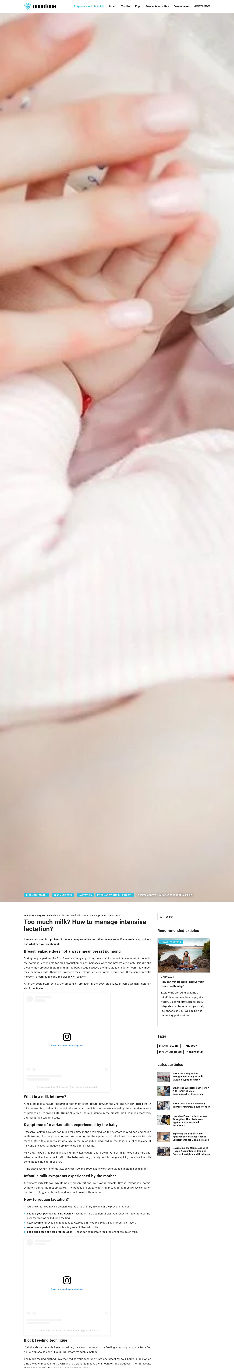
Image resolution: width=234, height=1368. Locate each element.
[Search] (161, 917)
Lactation (85, 895)
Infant (112, 6)
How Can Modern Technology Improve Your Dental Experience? (191, 1105)
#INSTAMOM (202, 6)
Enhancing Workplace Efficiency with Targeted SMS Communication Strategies (191, 1090)
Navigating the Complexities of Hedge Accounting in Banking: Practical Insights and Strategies (191, 1151)
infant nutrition (170, 1052)
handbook (190, 1046)
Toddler (125, 6)
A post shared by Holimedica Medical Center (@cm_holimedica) (67, 1330)
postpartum (195, 1052)
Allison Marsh (38, 895)
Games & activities (157, 6)
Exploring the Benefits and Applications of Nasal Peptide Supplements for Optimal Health (191, 1136)
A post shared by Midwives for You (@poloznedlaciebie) (67, 1087)
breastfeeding (169, 1046)
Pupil (138, 6)
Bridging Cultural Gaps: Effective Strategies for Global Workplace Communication (181, 986)
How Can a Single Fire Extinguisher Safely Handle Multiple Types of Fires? (188, 1076)
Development (182, 6)
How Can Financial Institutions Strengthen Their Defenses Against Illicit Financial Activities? (190, 1121)
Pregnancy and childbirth (89, 6)
